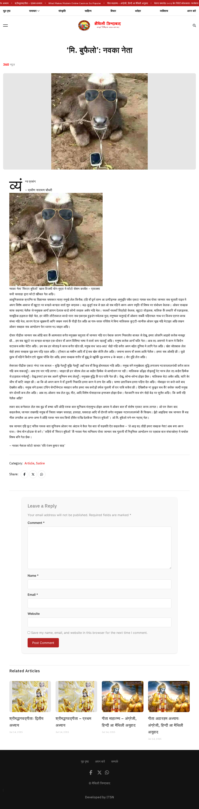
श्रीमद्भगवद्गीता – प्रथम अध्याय (23, 3)
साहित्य (88, 11)
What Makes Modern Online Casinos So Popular (69, 3)
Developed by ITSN (99, 797)
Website (34, 614)
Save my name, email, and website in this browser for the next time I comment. (89, 633)
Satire (40, 463)
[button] (5, 25)
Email (33, 595)
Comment (36, 523)
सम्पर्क (114, 761)
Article (29, 463)
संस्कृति (62, 11)
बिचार (113, 11)
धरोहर (138, 11)
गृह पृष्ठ (85, 761)
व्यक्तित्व (164, 11)
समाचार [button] (33, 11)
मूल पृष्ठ (6, 11)
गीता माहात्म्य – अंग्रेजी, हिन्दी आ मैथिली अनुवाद (122, 3)
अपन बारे (191, 11)
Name (33, 575)
